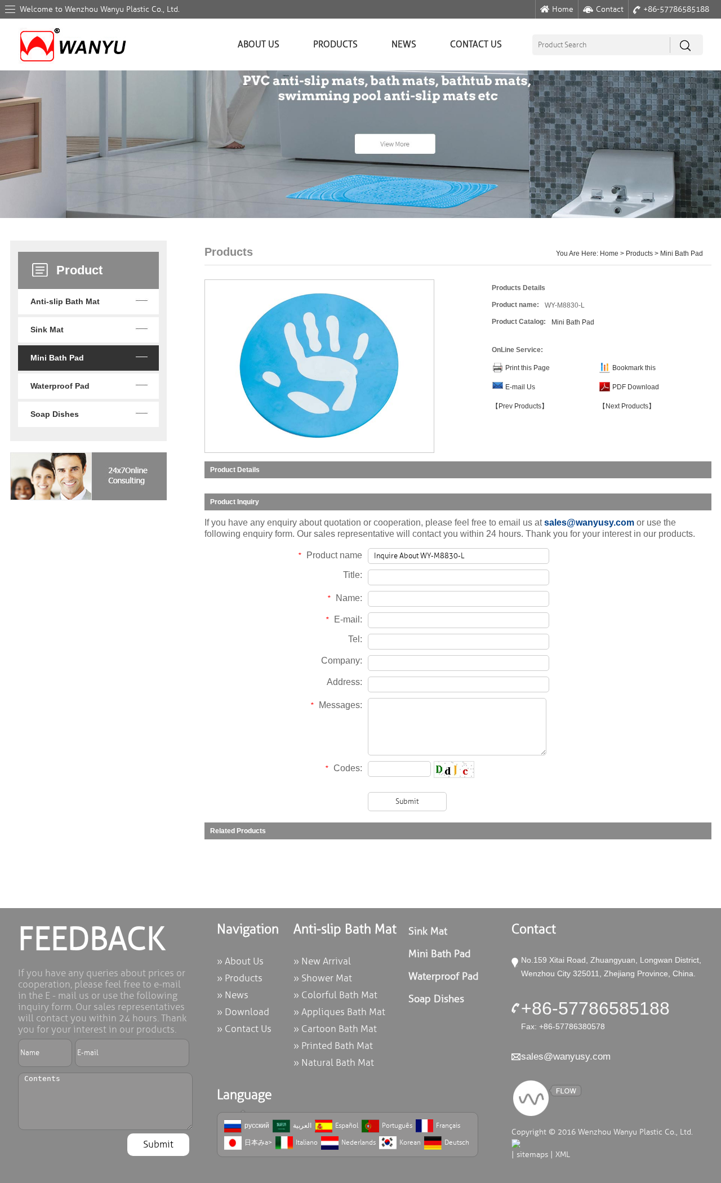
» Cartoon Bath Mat (335, 1029)
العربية (302, 1126)
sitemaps (532, 1154)
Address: (344, 682)
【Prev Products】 (520, 406)
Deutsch (456, 1142)
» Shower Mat (322, 978)
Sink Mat (47, 329)
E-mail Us (520, 387)
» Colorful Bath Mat (335, 995)
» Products (239, 978)
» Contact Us (244, 1029)
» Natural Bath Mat (333, 1063)
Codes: (343, 768)
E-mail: (344, 619)
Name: (344, 598)
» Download (243, 1012)
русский (256, 1126)
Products (335, 44)
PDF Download (635, 387)
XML (562, 1154)
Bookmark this (634, 368)
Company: (341, 660)
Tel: (355, 639)
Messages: (336, 705)
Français (448, 1126)
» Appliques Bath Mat (339, 1012)
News (403, 44)
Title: (352, 575)
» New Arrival (322, 961)
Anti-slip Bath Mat (65, 301)
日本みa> (258, 1142)
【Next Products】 (627, 406)
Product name (330, 555)
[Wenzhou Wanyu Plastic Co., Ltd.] (72, 25)
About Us (258, 44)
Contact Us (476, 44)
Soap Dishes (54, 414)
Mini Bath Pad (57, 357)
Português (397, 1126)
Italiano (307, 1142)
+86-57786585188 (676, 9)
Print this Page (527, 368)
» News (232, 995)
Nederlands (358, 1142)
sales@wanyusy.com (589, 522)
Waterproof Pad (60, 385)
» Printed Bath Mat (333, 1046)
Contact (610, 9)
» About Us (240, 961)
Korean (410, 1142)
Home (562, 9)
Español (346, 1126)
